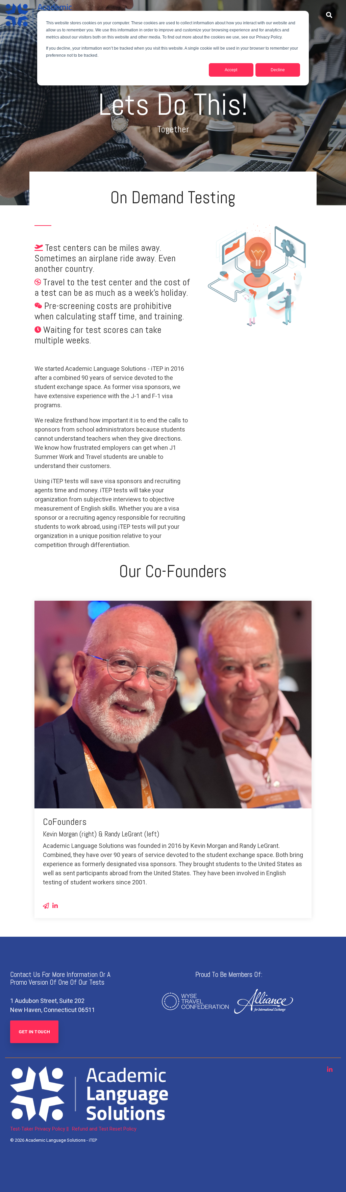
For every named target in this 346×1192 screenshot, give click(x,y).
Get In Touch (34, 1031)
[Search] (329, 15)
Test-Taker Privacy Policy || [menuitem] (39, 1129)
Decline (278, 70)
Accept (231, 70)
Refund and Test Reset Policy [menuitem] (104, 1129)
